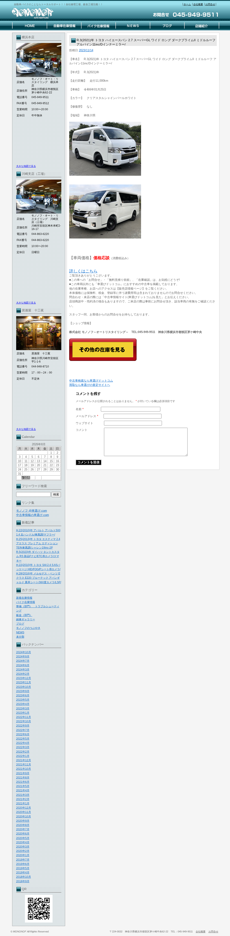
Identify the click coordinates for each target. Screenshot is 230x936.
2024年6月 (22, 665)
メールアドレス (87, 416)
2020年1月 (22, 855)
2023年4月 (22, 704)
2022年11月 (23, 717)
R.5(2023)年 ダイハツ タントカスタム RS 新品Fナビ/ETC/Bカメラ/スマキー (38, 556)
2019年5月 (22, 868)
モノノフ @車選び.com (31, 510)
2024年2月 (22, 673)
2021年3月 (22, 794)
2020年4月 (22, 842)
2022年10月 (23, 721)
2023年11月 (23, 682)
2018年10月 (23, 876)
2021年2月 (22, 799)
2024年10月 (23, 652)
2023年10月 (23, 686)
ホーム (187, 4)
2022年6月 (22, 734)
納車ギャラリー (25, 619)
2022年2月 (22, 751)
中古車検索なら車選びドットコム (91, 380)
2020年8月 (22, 825)
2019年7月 (22, 859)
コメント (81, 430)
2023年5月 (22, 699)
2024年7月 (22, 660)
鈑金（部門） (24, 615)
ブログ (20, 623)
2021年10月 (23, 768)
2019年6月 (22, 864)
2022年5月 (22, 738)
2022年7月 (22, 730)
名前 (80, 409)
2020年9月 (22, 820)
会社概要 (198, 4)
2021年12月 (23, 760)
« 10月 (26, 477)
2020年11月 (23, 812)
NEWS (20, 632)
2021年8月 (22, 777)
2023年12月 (23, 678)
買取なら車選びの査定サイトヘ (89, 385)
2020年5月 (22, 838)
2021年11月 (23, 764)
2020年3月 (22, 846)
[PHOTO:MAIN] (143, 149)
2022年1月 (22, 756)
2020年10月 (23, 816)
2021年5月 (22, 786)
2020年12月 (23, 807)
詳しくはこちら (83, 271)
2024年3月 (22, 669)
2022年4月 (22, 743)
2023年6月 (22, 695)
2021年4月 (22, 790)
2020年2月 (22, 851)
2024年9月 (22, 656)
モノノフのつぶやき (28, 628)
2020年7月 (22, 829)
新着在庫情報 (24, 597)
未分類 (20, 636)
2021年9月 (22, 773)
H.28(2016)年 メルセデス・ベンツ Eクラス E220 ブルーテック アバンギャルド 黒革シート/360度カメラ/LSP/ (38, 578)
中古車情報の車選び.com (32, 515)
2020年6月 (22, 833)
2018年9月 (22, 881)
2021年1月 (22, 803)
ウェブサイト (84, 423)
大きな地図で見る (26, 166)
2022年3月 (22, 747)
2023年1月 (22, 712)
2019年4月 (22, 872)
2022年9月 (22, 725)
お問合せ (210, 4)
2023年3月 (22, 708)
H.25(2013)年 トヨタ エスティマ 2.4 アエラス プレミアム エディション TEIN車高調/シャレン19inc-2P (38, 543)
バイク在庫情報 (25, 602)
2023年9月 (22, 691)
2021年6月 (22, 781)
